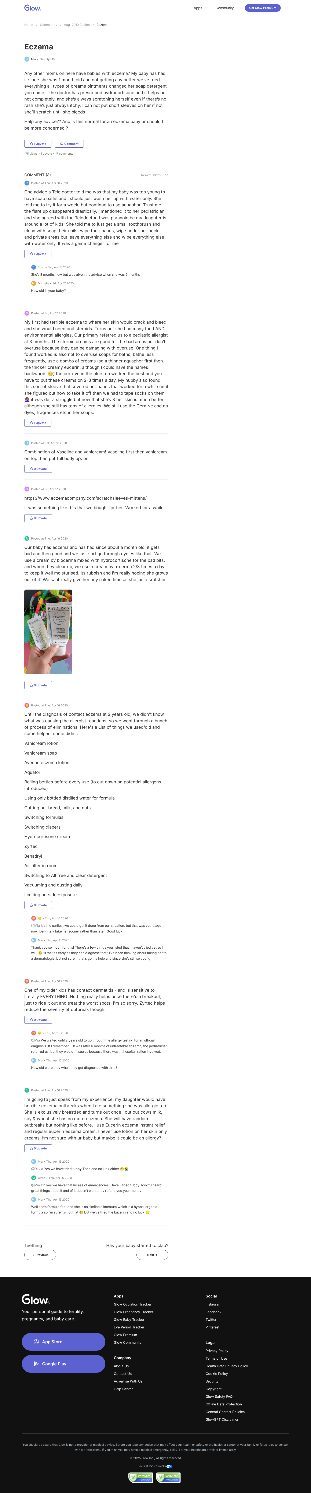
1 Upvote (40, 143)
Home (28, 25)
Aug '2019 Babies (77, 25)
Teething (33, 1245)
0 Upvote (40, 469)
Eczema (102, 25)
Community (48, 25)
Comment (71, 143)
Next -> (152, 1255)
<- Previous (40, 1255)
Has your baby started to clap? (137, 1245)
